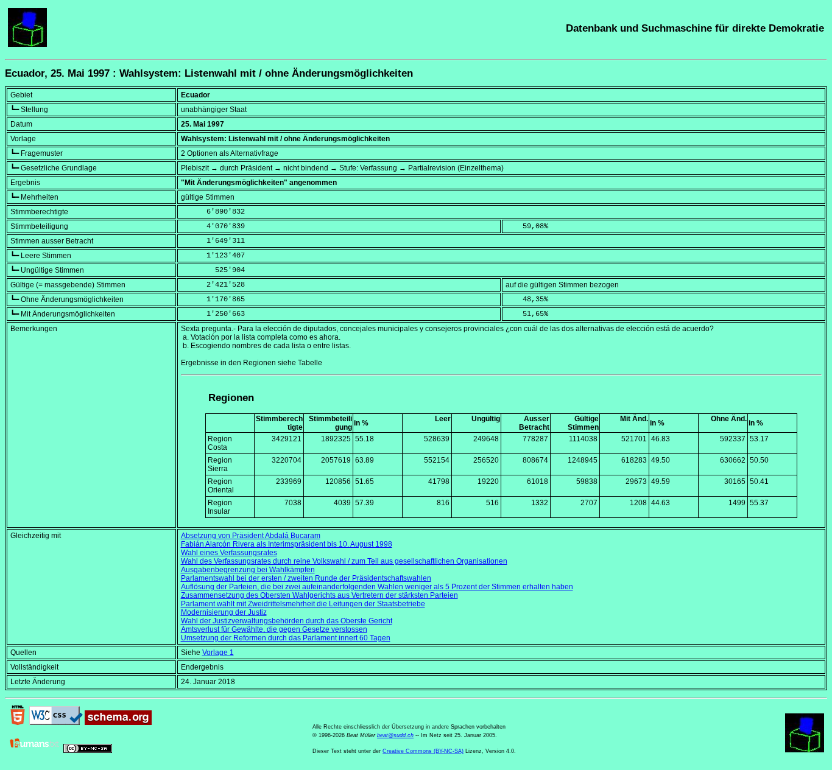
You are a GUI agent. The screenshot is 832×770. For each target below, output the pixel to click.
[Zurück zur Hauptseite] (27, 44)
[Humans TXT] (35, 750)
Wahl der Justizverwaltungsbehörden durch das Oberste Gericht (286, 621)
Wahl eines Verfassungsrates (229, 552)
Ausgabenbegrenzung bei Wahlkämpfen (248, 569)
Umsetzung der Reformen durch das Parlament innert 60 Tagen (285, 638)
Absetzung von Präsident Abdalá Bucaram (250, 535)
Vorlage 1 (218, 652)
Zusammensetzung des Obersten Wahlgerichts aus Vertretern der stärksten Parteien (319, 595)
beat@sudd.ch (395, 735)
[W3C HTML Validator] (17, 722)
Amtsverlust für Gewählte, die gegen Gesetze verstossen (274, 629)
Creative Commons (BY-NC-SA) (423, 751)
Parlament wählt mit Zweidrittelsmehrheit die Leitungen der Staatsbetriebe (303, 604)
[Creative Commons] (87, 750)
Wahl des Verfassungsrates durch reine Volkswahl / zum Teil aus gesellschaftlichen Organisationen (344, 561)
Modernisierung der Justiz (224, 612)
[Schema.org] (118, 722)
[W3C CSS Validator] (56, 722)
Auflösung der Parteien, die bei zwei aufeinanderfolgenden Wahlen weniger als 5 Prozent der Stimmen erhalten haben (377, 587)
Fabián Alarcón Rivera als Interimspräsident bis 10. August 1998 (286, 544)
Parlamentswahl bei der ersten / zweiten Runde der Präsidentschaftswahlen (306, 578)
